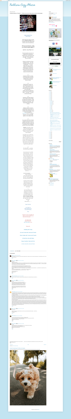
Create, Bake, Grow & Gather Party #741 (54, 150)
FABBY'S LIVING (14, 315)
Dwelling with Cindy (28, 229)
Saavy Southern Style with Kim (28, 241)
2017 (50, 100)
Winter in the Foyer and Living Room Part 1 (55, 112)
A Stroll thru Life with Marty (28, 238)
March (51, 109)
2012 (50, 135)
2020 (50, 97)
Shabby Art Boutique (52, 149)
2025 (50, 92)
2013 (50, 134)
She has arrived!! (55, 85)
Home (28, 344)
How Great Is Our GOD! (52, 173)
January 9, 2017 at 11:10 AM (21, 308)
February (51, 110)
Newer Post (11, 344)
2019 (50, 98)
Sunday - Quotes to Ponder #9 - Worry (54, 117)
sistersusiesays (14, 291)
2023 (50, 94)
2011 (50, 136)
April (50, 108)
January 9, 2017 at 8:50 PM (19, 315)
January (51, 111)
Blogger (38, 409)
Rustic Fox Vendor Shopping (56, 159)
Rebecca (13, 255)
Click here (24, 113)
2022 (50, 95)
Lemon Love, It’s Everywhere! (53, 154)
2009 (50, 138)
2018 (50, 99)
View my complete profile (51, 22)
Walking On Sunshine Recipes (53, 164)
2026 (50, 91)
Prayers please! (51, 179)
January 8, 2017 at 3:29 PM (21, 260)
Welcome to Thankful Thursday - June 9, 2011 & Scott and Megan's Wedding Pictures (57, 78)
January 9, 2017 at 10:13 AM (19, 291)
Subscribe (55, 63)
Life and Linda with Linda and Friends (28, 232)
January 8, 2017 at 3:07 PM (17, 255)
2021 (50, 96)
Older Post (45, 344)
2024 (50, 93)
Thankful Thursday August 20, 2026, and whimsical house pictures (57, 81)
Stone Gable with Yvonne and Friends (28, 235)
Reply (12, 273)
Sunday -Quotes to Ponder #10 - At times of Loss (55, 113)
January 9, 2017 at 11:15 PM (21, 323)
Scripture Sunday (55, 73)
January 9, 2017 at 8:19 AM (21, 280)
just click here (27, 222)
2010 (50, 137)
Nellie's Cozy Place (22, 5)
